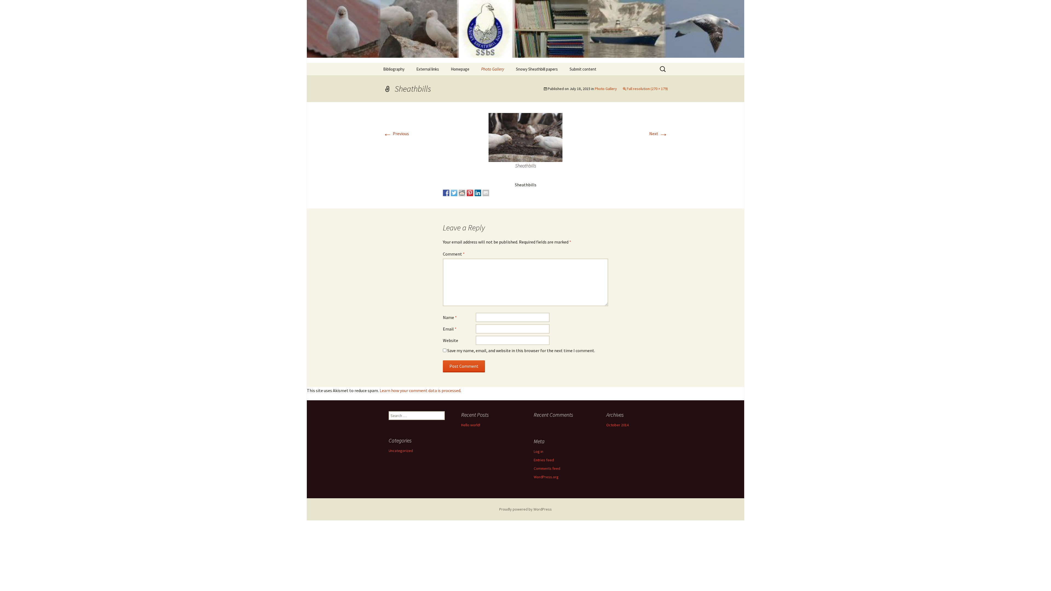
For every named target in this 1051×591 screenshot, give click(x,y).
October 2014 (617, 424)
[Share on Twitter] (454, 193)
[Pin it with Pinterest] (470, 193)
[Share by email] (486, 193)
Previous (396, 133)
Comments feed (547, 468)
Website (450, 340)
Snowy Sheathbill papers (537, 69)
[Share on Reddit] (462, 193)
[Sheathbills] (525, 137)
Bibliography (394, 69)
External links (427, 69)
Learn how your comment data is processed (420, 390)
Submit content (583, 69)
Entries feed (544, 459)
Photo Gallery (492, 69)
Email (450, 329)
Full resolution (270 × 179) (647, 88)
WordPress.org (546, 476)
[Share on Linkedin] (478, 193)
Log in (538, 451)
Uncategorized (401, 450)
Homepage (460, 69)
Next (658, 133)
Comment (454, 254)
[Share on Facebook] (446, 193)
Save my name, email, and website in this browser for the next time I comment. (521, 350)
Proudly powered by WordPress (525, 509)
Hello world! (470, 424)
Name (450, 317)
